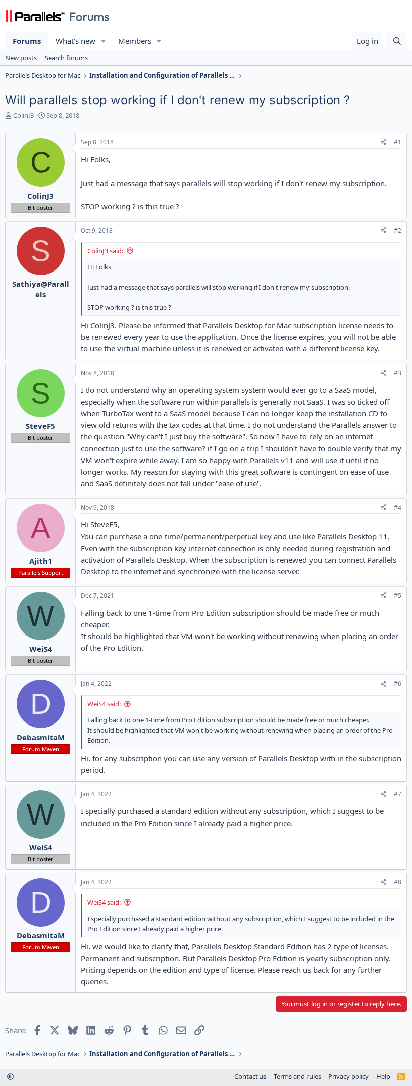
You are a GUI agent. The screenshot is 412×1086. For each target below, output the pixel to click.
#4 (397, 507)
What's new (75, 41)
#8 (397, 882)
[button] (103, 41)
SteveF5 (104, 524)
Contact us (250, 1076)
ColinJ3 (23, 115)
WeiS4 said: (104, 703)
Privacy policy (348, 1076)
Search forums (66, 57)
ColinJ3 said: (105, 250)
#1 (397, 142)
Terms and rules (297, 1076)
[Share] (383, 142)
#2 (397, 230)
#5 (397, 595)
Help (383, 1076)
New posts (21, 57)
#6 (397, 683)
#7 (397, 794)
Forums (27, 41)
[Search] (397, 41)
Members (134, 41)
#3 (397, 373)
